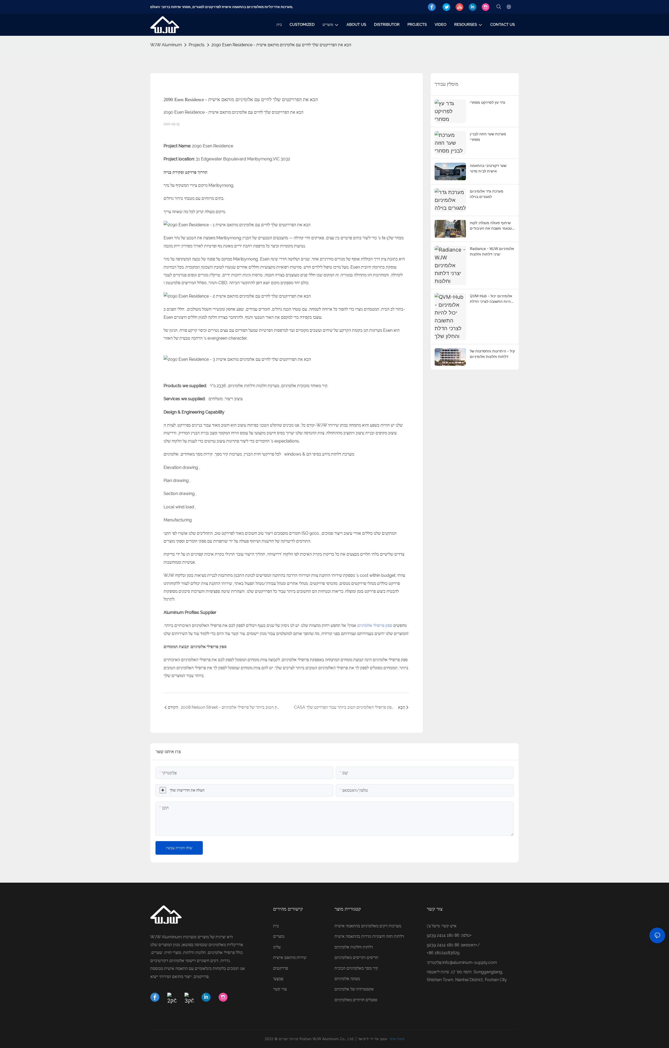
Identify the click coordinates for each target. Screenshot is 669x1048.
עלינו (277, 947)
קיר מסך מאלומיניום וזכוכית (356, 968)
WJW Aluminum (166, 44)
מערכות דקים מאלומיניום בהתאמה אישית (367, 925)
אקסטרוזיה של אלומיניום (354, 989)
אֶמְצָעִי (278, 978)
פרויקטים (280, 968)
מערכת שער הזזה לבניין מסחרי (488, 137)
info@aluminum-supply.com (469, 962)
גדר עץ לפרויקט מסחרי (487, 102)
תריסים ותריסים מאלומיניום (356, 957)
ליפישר (363, 1039)
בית (276, 925)
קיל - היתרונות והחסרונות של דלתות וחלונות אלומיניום (492, 354)
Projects (197, 44)
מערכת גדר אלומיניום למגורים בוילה (486, 194)
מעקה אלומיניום (347, 978)
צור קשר (280, 989)
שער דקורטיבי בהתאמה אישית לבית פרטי (488, 168)
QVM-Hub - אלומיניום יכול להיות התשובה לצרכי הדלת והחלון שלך (491, 299)
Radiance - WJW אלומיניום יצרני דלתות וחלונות (492, 251)
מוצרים (278, 936)
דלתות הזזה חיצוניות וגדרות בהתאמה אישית (369, 936)
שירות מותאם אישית (289, 957)
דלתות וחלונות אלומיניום (353, 947)
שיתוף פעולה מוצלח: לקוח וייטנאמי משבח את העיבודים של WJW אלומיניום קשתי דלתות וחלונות (492, 225)
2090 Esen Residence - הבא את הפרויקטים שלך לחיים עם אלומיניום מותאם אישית (281, 44)
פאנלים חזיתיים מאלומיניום (355, 999)
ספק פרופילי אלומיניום (374, 625)
